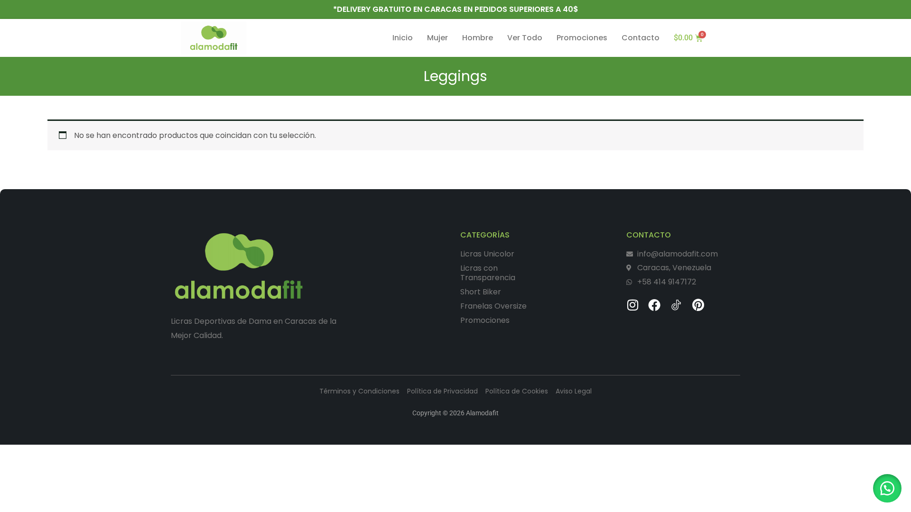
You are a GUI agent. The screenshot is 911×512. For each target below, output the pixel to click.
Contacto (641, 38)
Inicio (402, 38)
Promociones (582, 38)
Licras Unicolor (487, 253)
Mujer (437, 38)
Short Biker (480, 291)
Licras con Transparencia (487, 273)
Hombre (477, 38)
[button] (887, 488)
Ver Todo (524, 38)
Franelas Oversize (493, 306)
